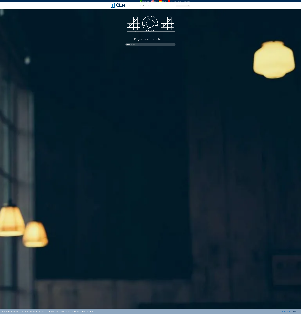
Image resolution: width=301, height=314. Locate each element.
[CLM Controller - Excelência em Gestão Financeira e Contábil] (118, 6)
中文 (171, 1)
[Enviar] (188, 6)
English (156, 1)
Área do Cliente (186, 1)
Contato (159, 6)
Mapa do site (177, 1)
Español (164, 1)
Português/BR (145, 1)
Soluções (142, 6)
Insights (151, 6)
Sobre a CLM (132, 6)
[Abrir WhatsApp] (297, 310)
